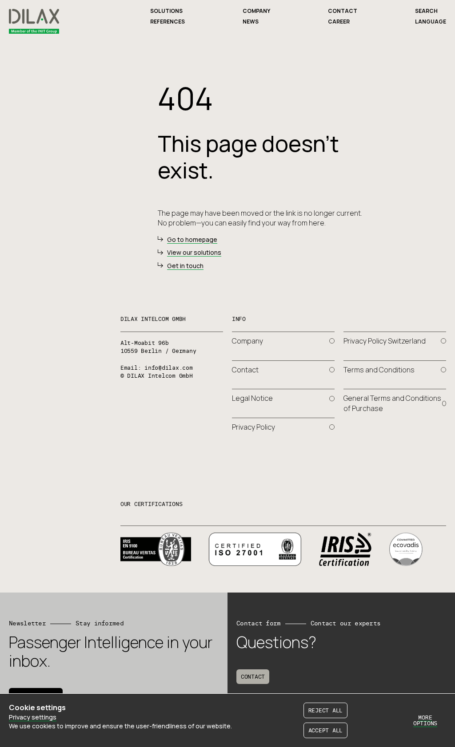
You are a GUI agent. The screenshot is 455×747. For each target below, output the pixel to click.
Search (426, 11)
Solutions (166, 11)
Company (256, 11)
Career (339, 22)
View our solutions (194, 252)
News (251, 22)
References (167, 22)
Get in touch (185, 265)
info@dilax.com (168, 367)
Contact (342, 11)
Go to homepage (192, 239)
